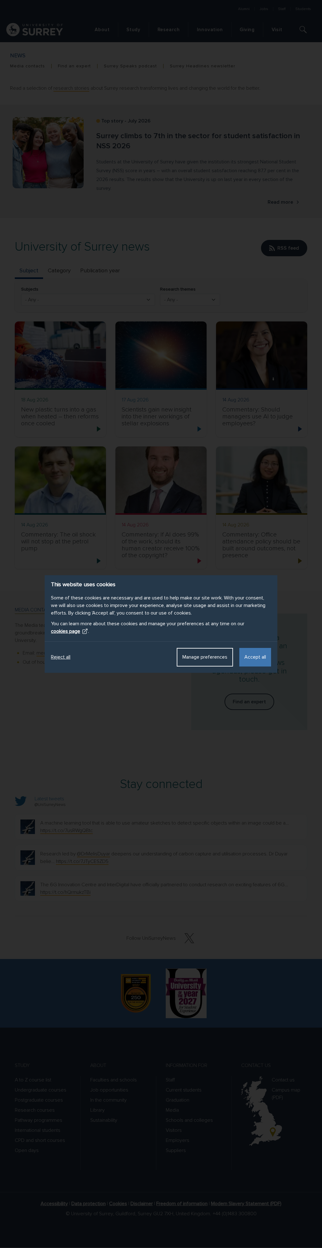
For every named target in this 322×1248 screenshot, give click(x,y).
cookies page (65, 631)
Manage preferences (204, 657)
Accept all (255, 657)
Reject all (60, 657)
